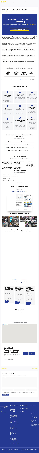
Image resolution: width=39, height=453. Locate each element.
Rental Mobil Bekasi (18, 168)
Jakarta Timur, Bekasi (6, 178)
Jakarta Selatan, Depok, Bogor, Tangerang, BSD (10, 176)
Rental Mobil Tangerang (31, 167)
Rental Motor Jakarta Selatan (8, 166)
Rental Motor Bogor (30, 161)
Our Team (10, 2)
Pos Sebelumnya (4, 368)
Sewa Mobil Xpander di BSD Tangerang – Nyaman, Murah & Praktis (19, 289)
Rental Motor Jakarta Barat (7, 161)
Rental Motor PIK (17, 162)
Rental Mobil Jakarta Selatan (7, 167)
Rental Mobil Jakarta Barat (7, 162)
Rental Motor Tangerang (31, 166)
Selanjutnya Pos (35, 368)
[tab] (19, 141)
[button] (19, 29)
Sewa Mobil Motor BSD (24, 408)
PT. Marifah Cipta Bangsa (30, 24)
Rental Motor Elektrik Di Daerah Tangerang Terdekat (9, 289)
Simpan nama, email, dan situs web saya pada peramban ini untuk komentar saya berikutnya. (19, 392)
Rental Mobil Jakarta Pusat (7, 164)
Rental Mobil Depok (30, 165)
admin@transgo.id (15, 443)
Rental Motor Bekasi (18, 167)
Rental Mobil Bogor (30, 163)
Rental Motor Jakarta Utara (7, 168)
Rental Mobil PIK (17, 163)
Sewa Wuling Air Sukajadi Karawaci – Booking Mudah (35, 420)
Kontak (14, 2)
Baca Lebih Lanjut (7, 302)
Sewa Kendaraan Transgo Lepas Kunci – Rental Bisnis (34, 407)
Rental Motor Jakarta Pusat (7, 163)
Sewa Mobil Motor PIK (23, 405)
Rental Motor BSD (18, 164)
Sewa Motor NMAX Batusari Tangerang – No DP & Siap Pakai (35, 424)
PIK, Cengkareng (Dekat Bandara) (8, 180)
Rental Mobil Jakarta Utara (19, 161)
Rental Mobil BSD (17, 166)
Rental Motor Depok (30, 164)
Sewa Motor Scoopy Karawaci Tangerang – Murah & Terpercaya (30, 289)
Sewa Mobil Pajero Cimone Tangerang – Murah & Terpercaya (34, 416)
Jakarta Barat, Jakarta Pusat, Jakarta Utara (10, 174)
